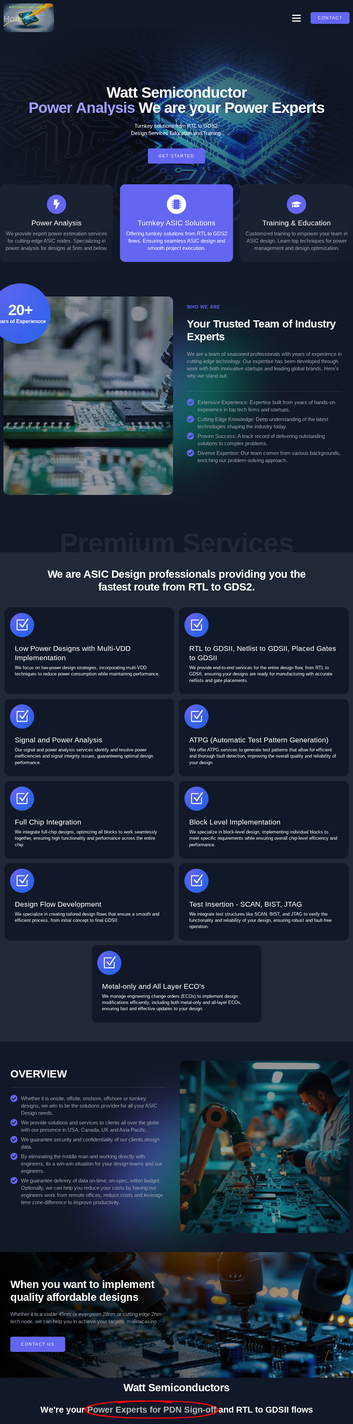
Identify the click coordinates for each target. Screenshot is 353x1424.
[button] (296, 18)
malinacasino (142, 1321)
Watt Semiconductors (176, 1388)
